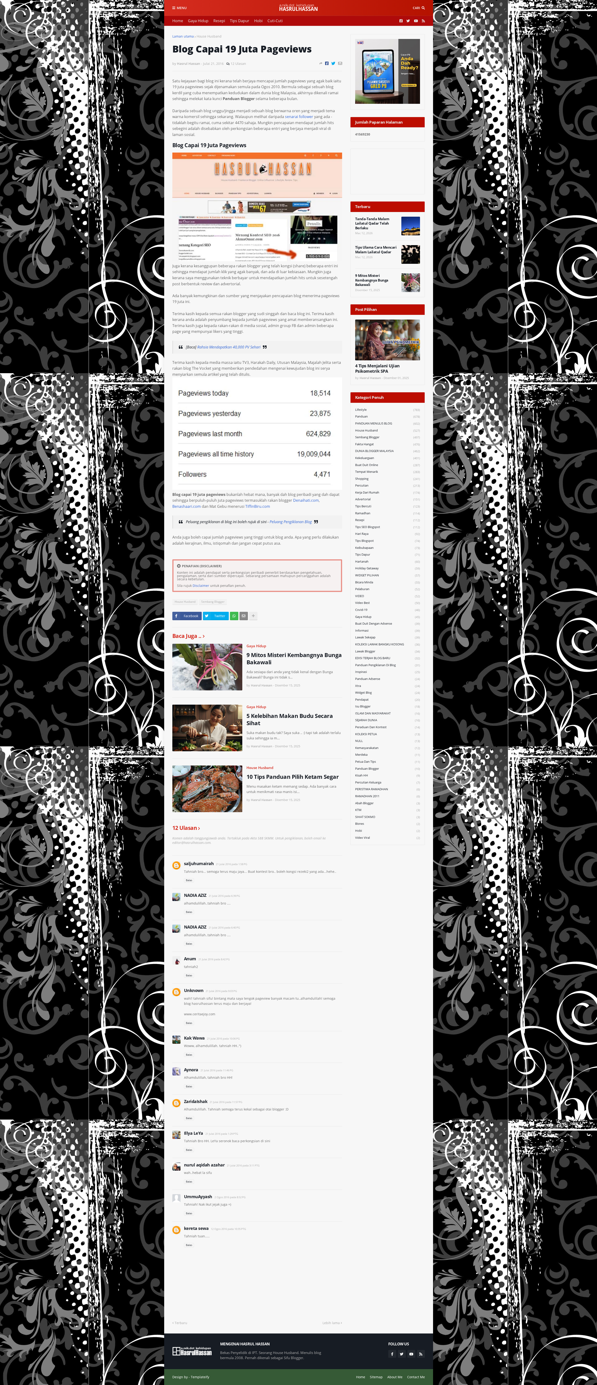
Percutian (387, 485)
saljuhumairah (199, 863)
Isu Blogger (387, 706)
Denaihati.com (306, 500)
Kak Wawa (194, 1038)
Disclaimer (201, 585)
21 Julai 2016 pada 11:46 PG (217, 1070)
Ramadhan (387, 513)
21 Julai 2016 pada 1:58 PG (231, 864)
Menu (182, 8)
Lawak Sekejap (387, 637)
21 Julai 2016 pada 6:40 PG (224, 927)
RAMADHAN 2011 (387, 796)
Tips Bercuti (387, 506)
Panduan (387, 416)
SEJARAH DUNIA (387, 720)
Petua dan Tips (387, 761)
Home (177, 20)
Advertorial (387, 499)
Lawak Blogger (387, 651)
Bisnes (387, 823)
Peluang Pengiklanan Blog (291, 521)
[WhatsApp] (234, 616)
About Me (395, 1377)
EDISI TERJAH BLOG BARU (387, 658)
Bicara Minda (387, 582)
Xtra (387, 686)
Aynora (191, 1069)
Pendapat (387, 699)
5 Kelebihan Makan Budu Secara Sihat (289, 719)
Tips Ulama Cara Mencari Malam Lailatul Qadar (376, 249)
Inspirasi (387, 672)
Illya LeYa (193, 1133)
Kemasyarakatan (387, 748)
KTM (387, 810)
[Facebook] (327, 63)
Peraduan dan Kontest (387, 727)
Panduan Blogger (387, 768)
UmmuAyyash (198, 1196)
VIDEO (387, 596)
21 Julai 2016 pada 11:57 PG (226, 1102)
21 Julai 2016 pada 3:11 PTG (243, 1165)
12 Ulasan (238, 63)
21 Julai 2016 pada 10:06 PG (223, 1038)
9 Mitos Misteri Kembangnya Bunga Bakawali (294, 658)
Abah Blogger (387, 803)
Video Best (387, 603)
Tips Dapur (239, 20)
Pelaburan (387, 589)
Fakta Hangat (387, 444)
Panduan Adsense (387, 679)
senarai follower (299, 116)
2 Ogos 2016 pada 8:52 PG (230, 1197)
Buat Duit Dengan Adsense (387, 623)
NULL (387, 741)
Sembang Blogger (213, 602)
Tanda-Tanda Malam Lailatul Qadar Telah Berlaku (372, 223)
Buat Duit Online (387, 465)
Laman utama (183, 36)
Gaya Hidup (198, 20)
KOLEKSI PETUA (387, 734)
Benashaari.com (186, 506)
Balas (189, 880)
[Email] (340, 63)
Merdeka (387, 754)
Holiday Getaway (387, 568)
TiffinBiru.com (257, 506)
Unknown (194, 990)
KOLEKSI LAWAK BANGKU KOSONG (387, 644)
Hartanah (387, 561)
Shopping (387, 479)
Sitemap (376, 1377)
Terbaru (181, 1323)
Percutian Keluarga (387, 782)
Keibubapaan (387, 548)
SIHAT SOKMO (387, 817)
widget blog (387, 692)
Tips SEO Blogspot (387, 527)
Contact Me (416, 1377)
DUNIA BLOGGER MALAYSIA (387, 451)
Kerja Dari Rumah (387, 492)
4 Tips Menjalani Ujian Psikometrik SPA (377, 368)
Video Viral (387, 837)
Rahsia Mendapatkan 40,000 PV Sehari (228, 347)
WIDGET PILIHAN (387, 575)
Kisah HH (387, 775)
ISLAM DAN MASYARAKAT (387, 713)
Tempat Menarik (387, 472)
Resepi (219, 20)
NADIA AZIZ (195, 895)
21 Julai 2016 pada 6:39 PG (224, 896)
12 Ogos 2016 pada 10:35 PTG (228, 1229)
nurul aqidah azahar (204, 1165)
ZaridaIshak (196, 1101)
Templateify (200, 1377)
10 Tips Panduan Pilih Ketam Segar (292, 776)
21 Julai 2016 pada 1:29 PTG (221, 1133)
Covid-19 (387, 610)
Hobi (258, 20)
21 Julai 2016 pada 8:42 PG (214, 959)
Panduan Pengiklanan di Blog (387, 665)
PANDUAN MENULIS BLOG (387, 423)
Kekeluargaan (387, 458)
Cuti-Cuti (275, 20)
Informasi (387, 630)
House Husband (209, 36)
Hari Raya (387, 534)
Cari (416, 8)
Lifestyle (387, 409)
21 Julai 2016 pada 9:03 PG (221, 991)
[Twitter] (333, 63)
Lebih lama (331, 1323)
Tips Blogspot (387, 541)
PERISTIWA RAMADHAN (387, 789)
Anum (190, 958)
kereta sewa (196, 1228)
